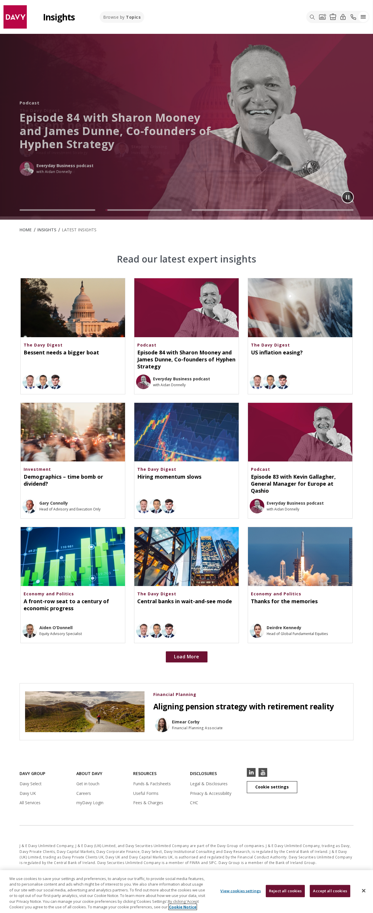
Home (26, 229)
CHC (194, 802)
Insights (46, 229)
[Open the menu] (363, 16)
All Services (30, 802)
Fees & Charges (148, 802)
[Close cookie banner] (363, 890)
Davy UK (28, 794)
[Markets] (322, 16)
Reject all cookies (285, 890)
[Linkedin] (251, 772)
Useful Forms (146, 793)
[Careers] (332, 16)
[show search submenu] (312, 16)
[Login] (342, 16)
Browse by (122, 17)
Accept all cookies (330, 890)
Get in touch (87, 783)
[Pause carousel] (347, 197)
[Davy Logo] (15, 16)
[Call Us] (353, 16)
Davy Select (31, 784)
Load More (186, 656)
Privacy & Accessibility (210, 793)
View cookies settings (240, 890)
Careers (83, 793)
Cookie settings (272, 787)
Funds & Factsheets (152, 783)
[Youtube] (262, 772)
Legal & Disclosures (209, 783)
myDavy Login (89, 803)
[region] (186, 891)
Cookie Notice (182, 906)
